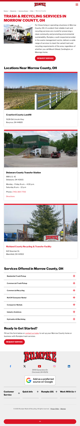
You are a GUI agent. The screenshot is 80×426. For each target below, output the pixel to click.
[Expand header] (77, 4)
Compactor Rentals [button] (14, 305)
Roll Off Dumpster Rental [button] (16, 298)
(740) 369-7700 (19, 192)
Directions (10, 196)
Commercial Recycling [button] (16, 290)
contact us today (32, 333)
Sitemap (63, 409)
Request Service (14, 342)
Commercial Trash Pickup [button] (17, 283)
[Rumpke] (40, 4)
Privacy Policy (55, 409)
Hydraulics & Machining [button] (16, 319)
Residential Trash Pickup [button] (16, 276)
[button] (40, 421)
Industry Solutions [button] (14, 312)
